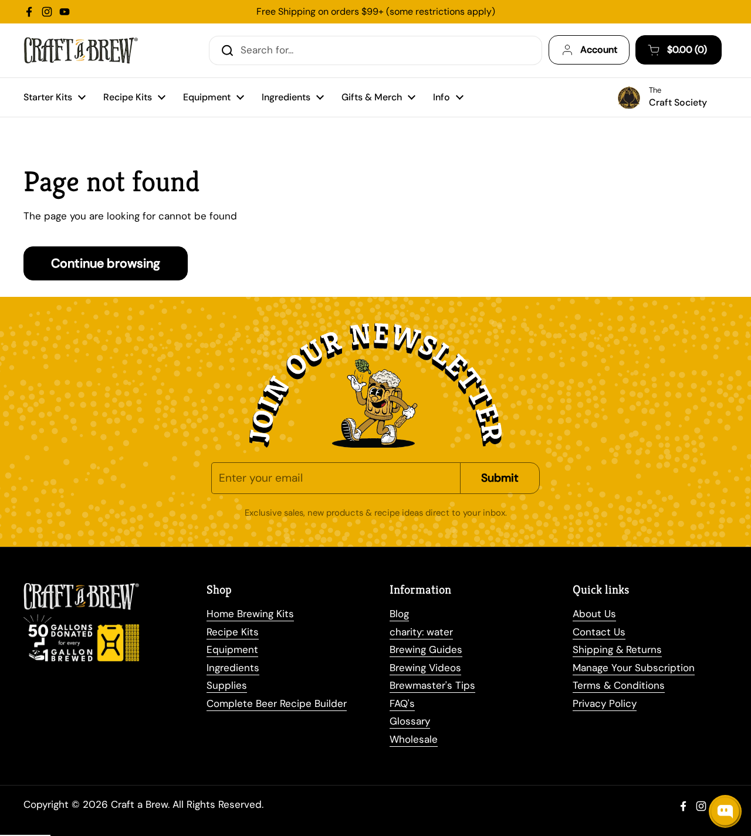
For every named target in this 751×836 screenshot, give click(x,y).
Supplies (227, 685)
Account (598, 49)
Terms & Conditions (619, 685)
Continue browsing (105, 263)
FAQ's (402, 703)
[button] (678, 50)
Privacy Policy (605, 703)
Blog (399, 613)
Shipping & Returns (617, 649)
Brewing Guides (426, 649)
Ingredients (233, 667)
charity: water (421, 631)
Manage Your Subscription (634, 667)
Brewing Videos (425, 667)
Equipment (232, 649)
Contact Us (599, 631)
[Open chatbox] (725, 811)
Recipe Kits (233, 631)
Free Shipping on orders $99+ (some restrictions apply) (375, 11)
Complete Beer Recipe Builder (277, 703)
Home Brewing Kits (250, 613)
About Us (594, 613)
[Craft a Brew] (80, 50)
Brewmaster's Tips (432, 685)
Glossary (410, 721)
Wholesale (414, 739)
